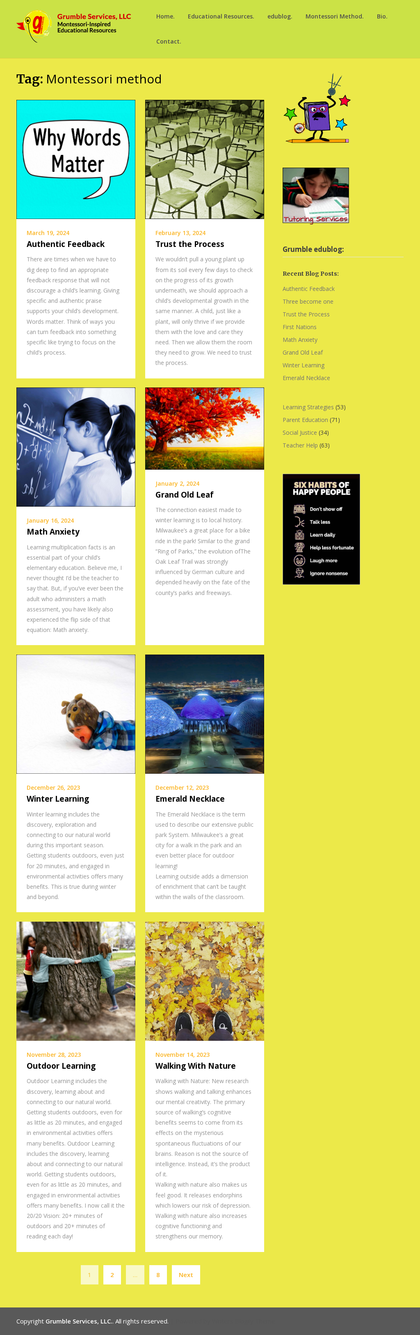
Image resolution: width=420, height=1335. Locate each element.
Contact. (168, 41)
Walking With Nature (195, 1066)
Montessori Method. (335, 16)
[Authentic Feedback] (75, 158)
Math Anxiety (53, 531)
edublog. (279, 16)
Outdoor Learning (61, 1066)
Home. (165, 16)
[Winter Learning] (75, 713)
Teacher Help (300, 445)
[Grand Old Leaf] (204, 428)
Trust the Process (189, 244)
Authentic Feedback (66, 244)
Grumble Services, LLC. (79, 1321)
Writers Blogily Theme (243, 1321)
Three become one (308, 301)
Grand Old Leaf (184, 494)
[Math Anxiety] (75, 446)
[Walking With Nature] (204, 980)
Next (186, 1274)
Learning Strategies (308, 407)
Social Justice (300, 432)
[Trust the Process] (204, 158)
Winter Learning (58, 798)
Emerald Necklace (190, 798)
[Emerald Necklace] (204, 713)
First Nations (300, 327)
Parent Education (305, 420)
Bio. (382, 16)
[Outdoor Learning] (75, 980)
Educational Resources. (221, 16)
